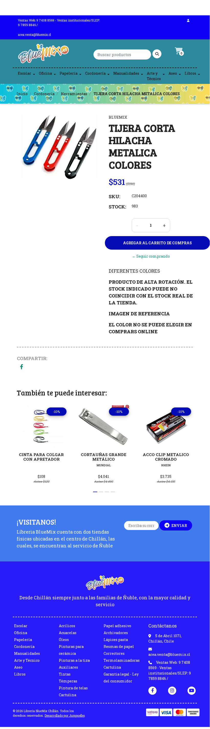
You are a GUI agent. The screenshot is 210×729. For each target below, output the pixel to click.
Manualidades (126, 73)
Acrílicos (67, 625)
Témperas (68, 681)
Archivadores (116, 632)
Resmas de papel (119, 646)
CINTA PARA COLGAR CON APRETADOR (41, 457)
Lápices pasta (116, 639)
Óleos (64, 639)
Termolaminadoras (122, 660)
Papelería (69, 73)
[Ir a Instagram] (172, 690)
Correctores (114, 653)
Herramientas (74, 93)
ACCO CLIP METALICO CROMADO (166, 457)
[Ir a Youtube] (191, 690)
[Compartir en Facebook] (21, 367)
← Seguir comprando (151, 256)
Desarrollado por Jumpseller (65, 715)
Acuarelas (67, 632)
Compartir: (32, 358)
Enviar (179, 525)
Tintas (65, 674)
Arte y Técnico (154, 76)
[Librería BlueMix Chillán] (43, 54)
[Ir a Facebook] (152, 690)
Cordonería (95, 73)
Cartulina (67, 694)
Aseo (173, 73)
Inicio (22, 93)
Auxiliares (68, 667)
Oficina (45, 73)
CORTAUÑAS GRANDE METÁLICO (103, 457)
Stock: (117, 207)
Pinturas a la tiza (74, 660)
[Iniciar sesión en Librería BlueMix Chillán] (188, 20)
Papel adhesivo (117, 625)
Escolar (24, 73)
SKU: (114, 196)
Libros (190, 73)
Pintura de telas (73, 688)
